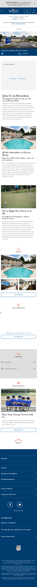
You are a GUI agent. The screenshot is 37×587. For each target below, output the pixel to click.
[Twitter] (19, 505)
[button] (2, 4)
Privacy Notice (19, 564)
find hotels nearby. (20, 23)
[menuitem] (2, 10)
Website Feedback (18, 510)
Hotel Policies (22, 78)
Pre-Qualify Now (25, 5)
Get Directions (18, 336)
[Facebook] (10, 505)
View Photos (18, 294)
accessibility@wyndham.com (29, 567)
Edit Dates (14, 19)
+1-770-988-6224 (24, 53)
